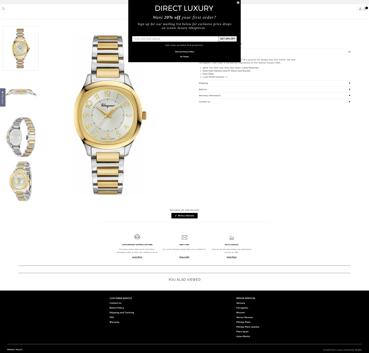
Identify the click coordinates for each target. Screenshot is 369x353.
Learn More (137, 257)
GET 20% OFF (227, 39)
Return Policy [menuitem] (117, 308)
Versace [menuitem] (240, 303)
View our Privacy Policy (184, 52)
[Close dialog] (238, 2)
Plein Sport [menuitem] (242, 331)
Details (202, 52)
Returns (203, 89)
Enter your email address (146, 34)
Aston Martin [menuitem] (243, 336)
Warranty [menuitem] (114, 322)
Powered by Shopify (352, 350)
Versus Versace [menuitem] (244, 317)
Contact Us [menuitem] (116, 303)
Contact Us (204, 102)
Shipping (203, 83)
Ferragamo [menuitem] (242, 308)
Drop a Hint (184, 257)
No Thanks (184, 57)
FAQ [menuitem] (112, 317)
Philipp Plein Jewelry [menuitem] (247, 327)
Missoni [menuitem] (240, 312)
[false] (3, 9)
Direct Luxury (336, 350)
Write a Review (187, 216)
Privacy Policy (15, 350)
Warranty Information (210, 95)
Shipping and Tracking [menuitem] (122, 312)
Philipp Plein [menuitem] (243, 322)
